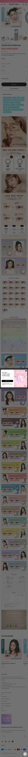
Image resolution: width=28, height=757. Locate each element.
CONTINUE (7, 380)
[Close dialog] (26, 371)
